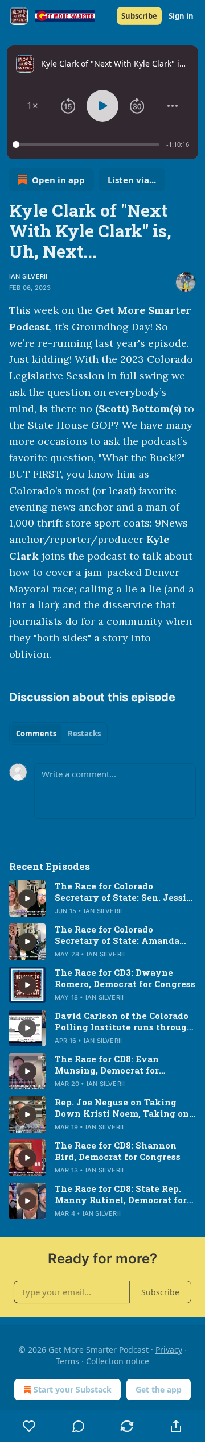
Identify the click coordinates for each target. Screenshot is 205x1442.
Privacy (168, 1349)
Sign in (181, 16)
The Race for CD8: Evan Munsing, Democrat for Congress (107, 1064)
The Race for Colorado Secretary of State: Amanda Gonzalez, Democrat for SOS (117, 934)
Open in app (58, 179)
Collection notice (117, 1361)
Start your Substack (73, 1389)
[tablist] (58, 733)
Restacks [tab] (84, 733)
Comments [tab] (36, 733)
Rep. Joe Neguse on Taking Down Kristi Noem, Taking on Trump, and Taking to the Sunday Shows (122, 1107)
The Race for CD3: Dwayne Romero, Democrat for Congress (125, 978)
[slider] (87, 144)
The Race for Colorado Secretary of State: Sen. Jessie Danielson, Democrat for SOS (123, 891)
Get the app (159, 1389)
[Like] (29, 1426)
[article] (102, 898)
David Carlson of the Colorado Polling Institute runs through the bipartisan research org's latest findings (124, 1021)
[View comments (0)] (78, 1426)
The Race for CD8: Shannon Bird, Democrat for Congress (118, 1150)
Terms (67, 1361)
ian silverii (28, 276)
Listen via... (132, 179)
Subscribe (139, 16)
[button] (33, 106)
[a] (27, 898)
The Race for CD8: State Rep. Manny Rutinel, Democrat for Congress (121, 1194)
